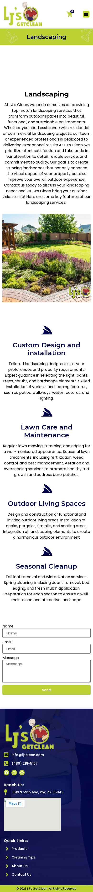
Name (8, 626)
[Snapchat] (22, 772)
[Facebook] (6, 772)
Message (10, 658)
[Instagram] (14, 772)
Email (7, 642)
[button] (86, 14)
